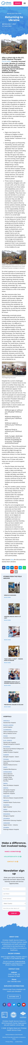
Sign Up (14, 913)
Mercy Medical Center (10, 733)
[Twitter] (14, 1005)
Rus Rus (5, 781)
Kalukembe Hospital (9, 722)
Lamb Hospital (7, 727)
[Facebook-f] (4, 1005)
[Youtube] (24, 1005)
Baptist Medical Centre (10, 764)
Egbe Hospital (7, 807)
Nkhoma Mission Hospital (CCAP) (13, 798)
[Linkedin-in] (19, 1005)
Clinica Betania (7, 773)
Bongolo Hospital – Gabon (11, 756)
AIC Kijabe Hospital (9, 790)
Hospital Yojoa (7, 777)
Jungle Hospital (8, 779)
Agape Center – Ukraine (10, 825)
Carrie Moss (6, 61)
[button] (24, 3)
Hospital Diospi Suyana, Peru (12, 811)
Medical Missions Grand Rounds (14, 1034)
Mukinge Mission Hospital (11, 829)
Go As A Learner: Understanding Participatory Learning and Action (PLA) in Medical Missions (14, 963)
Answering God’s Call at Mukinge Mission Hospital (12, 682)
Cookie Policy (18, 1041)
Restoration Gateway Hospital (12, 820)
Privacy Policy (9, 1041)
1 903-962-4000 (15, 981)
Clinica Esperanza (8, 775)
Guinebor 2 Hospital (9, 738)
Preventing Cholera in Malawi (13, 704)
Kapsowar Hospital (9, 793)
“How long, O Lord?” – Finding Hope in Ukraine (13, 659)
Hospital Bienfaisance (10, 769)
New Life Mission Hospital (11, 785)
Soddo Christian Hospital (10, 752)
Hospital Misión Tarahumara (11, 802)
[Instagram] (9, 1005)
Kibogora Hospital (8, 816)
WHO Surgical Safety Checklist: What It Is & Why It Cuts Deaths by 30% (14, 957)
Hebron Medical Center (10, 731)
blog (12, 559)
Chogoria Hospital (8, 791)
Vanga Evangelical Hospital (11, 744)
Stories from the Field (14, 13)
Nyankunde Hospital (9, 742)
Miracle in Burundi (10, 595)
